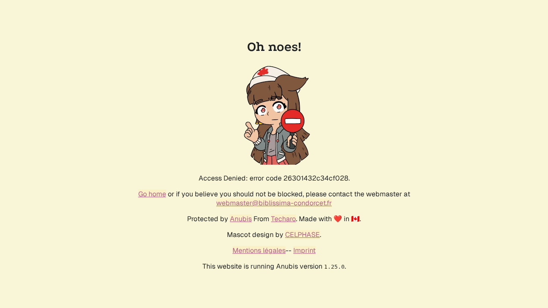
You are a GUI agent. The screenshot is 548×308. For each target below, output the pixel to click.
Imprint (304, 250)
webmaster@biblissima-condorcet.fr (274, 202)
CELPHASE (302, 234)
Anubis (241, 218)
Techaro (283, 218)
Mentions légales (259, 250)
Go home (152, 194)
